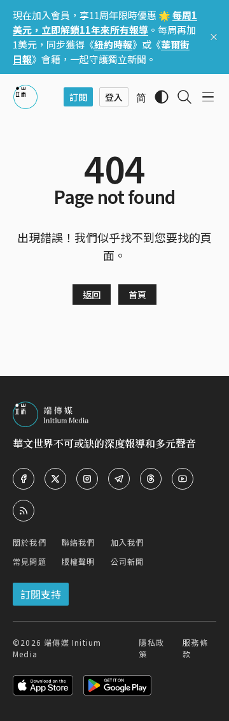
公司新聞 (127, 561)
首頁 (137, 294)
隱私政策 (151, 648)
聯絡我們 (78, 542)
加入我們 (127, 542)
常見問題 (29, 561)
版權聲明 (78, 561)
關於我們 (29, 542)
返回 (92, 294)
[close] (214, 37)
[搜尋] (184, 97)
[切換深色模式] (161, 97)
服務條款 (195, 648)
